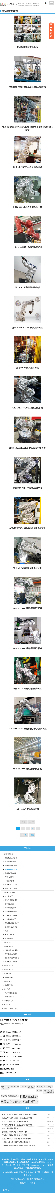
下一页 (24, 835)
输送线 (49, 1091)
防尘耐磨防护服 (10, 862)
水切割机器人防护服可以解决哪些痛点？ (17, 1142)
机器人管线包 (8, 946)
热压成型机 (8, 973)
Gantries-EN (10, 1165)
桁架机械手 (30, 1101)
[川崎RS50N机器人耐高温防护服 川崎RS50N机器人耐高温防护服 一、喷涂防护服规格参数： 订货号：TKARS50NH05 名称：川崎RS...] (27, 189)
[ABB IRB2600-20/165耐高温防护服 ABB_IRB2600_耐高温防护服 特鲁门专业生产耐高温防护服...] (27, 390)
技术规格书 (9, 938)
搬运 (39, 1090)
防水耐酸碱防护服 (11, 865)
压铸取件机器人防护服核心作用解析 (15, 1135)
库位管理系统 (9, 997)
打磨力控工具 (8, 1001)
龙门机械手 (9, 896)
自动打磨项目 (8, 969)
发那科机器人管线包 (12, 958)
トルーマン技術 (23, 1165)
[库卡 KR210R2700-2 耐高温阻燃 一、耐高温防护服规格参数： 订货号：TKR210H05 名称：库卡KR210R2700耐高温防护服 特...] (27, 149)
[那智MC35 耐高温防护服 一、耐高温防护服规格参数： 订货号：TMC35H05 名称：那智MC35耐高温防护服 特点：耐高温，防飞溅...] (27, 350)
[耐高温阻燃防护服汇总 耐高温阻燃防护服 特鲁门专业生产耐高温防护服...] (27, 29)
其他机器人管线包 (11, 962)
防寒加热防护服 (10, 873)
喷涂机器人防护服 (11, 858)
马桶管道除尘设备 (11, 993)
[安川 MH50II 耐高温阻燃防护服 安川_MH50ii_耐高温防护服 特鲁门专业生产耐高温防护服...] (27, 550)
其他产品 (7, 989)
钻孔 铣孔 (15, 1086)
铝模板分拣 (8, 981)
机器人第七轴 (9, 934)
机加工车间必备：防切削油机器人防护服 (17, 1118)
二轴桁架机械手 (10, 919)
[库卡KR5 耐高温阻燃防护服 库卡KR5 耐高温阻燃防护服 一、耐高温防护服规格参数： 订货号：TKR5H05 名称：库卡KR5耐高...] (27, 269)
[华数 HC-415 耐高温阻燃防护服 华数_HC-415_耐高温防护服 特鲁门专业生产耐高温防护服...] (27, 671)
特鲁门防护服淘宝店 (33, 1168)
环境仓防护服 (9, 877)
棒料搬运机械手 (10, 904)
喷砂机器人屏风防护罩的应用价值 (14, 1132)
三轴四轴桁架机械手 (12, 923)
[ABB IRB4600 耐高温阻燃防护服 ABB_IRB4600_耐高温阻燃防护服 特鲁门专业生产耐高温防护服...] (27, 751)
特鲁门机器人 (32, 1159)
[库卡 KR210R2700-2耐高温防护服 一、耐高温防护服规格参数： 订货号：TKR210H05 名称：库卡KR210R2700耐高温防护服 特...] (27, 310)
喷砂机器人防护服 (11, 885)
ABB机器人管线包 (11, 950)
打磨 (23, 1086)
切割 (50, 1086)
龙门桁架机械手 (9, 892)
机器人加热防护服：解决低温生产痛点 (16, 1121)
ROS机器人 (8, 1005)
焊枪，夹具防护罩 (11, 888)
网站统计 (6, 1190)
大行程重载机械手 (11, 912)
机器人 (40, 1086)
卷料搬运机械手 (10, 908)
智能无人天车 (8, 942)
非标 (4, 1096)
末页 (32, 835)
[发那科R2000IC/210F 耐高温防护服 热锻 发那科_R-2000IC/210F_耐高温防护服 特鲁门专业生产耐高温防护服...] (27, 430)
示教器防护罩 (9, 881)
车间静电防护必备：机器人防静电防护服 (17, 1125)
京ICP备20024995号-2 (27, 1172)
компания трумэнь (38, 1165)
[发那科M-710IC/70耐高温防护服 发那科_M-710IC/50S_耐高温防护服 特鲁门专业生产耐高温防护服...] (27, 470)
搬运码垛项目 (8, 966)
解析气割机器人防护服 (10, 1128)
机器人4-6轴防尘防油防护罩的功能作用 (16, 1139)
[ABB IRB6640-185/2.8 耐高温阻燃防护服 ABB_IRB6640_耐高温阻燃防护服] (27, 510)
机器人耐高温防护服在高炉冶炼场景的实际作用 (19, 1114)
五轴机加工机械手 (11, 915)
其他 (6, 931)
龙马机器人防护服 (18, 1159)
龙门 (5, 1087)
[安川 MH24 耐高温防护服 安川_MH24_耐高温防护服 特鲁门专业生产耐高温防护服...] (27, 791)
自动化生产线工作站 (11, 1009)
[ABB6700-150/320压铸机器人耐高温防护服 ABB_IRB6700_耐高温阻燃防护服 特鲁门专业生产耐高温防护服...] (27, 711)
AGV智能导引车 (37, 1162)
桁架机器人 (24, 1162)
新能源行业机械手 (11, 927)
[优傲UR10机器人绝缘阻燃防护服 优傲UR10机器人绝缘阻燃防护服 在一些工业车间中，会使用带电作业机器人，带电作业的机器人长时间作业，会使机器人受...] (27, 229)
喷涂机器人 (13, 1096)
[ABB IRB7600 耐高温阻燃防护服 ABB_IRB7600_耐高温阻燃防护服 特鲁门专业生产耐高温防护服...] (27, 590)
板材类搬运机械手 (11, 900)
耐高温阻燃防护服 (10, 11)
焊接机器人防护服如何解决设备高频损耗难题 (18, 1146)
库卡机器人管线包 (11, 954)
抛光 (31, 1087)
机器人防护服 (8, 854)
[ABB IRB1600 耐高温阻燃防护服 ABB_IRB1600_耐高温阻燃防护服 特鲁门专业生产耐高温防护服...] (27, 630)
